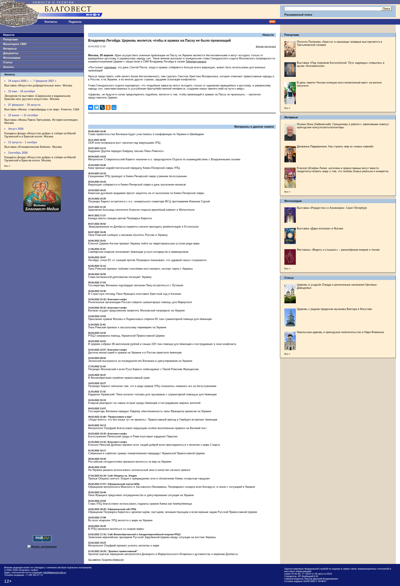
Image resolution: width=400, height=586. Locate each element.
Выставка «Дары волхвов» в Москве (320, 228)
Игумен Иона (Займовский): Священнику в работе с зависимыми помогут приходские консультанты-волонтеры (343, 126)
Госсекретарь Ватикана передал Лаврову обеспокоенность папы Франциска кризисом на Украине (149, 411)
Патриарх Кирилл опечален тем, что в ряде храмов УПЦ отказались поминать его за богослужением (152, 386)
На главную (94, 559)
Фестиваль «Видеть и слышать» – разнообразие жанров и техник (338, 249)
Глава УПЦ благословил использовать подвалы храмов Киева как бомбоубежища (140, 503)
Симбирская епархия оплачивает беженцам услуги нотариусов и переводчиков (138, 251)
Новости (8, 34)
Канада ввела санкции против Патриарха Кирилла (120, 218)
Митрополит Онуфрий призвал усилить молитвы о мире (123, 545)
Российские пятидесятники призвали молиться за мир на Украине (129, 461)
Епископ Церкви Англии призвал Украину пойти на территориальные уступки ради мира (143, 243)
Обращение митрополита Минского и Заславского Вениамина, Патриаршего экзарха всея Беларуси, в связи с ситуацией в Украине (171, 486)
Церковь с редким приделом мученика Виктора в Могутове (334, 309)
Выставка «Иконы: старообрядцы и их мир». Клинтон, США (41, 109)
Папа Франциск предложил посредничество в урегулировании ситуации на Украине (141, 495)
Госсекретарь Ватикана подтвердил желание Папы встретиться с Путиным (135, 285)
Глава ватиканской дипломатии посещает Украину (120, 277)
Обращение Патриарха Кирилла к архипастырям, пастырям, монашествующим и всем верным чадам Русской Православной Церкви (172, 512)
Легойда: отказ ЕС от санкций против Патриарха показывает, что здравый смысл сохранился (147, 260)
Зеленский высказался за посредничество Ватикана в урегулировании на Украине (140, 360)
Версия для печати (266, 46)
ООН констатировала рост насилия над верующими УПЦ (124, 142)
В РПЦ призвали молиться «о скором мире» (116, 528)
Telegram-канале (196, 61)
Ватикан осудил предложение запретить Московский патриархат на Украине (136, 310)
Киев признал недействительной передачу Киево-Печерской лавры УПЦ (134, 167)
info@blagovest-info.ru (54, 572)
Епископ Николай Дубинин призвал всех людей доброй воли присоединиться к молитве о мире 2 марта (154, 444)
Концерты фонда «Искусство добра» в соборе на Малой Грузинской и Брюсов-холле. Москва (40, 159)
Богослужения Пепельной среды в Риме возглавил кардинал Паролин (133, 436)
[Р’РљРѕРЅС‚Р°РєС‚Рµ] (90, 107)
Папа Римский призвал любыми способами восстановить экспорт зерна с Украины (140, 268)
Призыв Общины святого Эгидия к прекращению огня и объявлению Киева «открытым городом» (149, 478)
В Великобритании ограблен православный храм (119, 377)
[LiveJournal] (102, 107)
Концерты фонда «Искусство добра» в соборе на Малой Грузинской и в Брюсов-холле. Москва (40, 135)
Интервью (10, 48)
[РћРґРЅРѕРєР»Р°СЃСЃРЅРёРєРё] (108, 107)
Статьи (7, 62)
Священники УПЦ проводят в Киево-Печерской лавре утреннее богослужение (137, 176)
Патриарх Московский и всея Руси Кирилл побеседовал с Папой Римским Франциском (143, 369)
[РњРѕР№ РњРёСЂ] (113, 107)
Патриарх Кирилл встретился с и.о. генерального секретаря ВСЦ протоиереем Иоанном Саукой (149, 201)
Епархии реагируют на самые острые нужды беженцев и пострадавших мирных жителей (144, 402)
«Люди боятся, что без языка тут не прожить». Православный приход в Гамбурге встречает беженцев (152, 419)
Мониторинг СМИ (14, 44)
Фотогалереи (11, 57)
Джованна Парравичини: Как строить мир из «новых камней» (335, 146)
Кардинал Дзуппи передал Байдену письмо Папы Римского (126, 151)
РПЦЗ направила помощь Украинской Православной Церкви (126, 335)
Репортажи (10, 39)
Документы (10, 53)
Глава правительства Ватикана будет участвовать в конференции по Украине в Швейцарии (146, 134)
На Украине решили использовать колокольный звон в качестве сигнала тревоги (139, 470)
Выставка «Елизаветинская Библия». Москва (33, 146)
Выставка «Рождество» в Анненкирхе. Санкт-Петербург (332, 207)
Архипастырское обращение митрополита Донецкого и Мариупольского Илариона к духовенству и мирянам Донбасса (163, 554)
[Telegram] (96, 107)
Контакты (51, 21)
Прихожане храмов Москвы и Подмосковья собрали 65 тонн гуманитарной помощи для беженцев (150, 319)
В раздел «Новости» (113, 559)
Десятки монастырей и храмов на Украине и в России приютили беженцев (135, 352)
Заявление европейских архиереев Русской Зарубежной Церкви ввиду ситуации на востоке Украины (152, 537)
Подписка (75, 21)
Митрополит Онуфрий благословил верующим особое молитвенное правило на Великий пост (147, 428)
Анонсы (8, 66)
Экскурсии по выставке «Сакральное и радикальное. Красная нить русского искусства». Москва (37, 97)
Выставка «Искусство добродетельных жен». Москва (38, 85)
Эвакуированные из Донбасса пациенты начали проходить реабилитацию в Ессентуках (143, 226)
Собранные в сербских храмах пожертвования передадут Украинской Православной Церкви (146, 453)
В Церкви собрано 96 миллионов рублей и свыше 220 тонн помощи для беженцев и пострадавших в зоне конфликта (162, 344)
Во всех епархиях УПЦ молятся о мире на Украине (120, 520)
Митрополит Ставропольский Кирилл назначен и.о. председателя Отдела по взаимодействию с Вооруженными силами (164, 159)
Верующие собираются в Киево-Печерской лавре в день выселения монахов (137, 184)
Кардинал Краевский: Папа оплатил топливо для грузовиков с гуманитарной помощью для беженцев (152, 394)
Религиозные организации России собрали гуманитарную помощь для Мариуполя (140, 302)
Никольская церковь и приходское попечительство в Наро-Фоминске (340, 332)
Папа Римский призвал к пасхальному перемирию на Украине (127, 327)
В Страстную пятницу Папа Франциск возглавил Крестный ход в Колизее (134, 293)
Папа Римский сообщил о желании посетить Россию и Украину (128, 234)
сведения (110, 67)
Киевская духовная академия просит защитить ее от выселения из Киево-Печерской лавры (146, 193)
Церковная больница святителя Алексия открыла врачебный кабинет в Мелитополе (141, 209)
